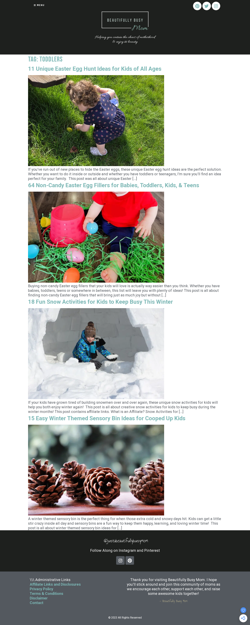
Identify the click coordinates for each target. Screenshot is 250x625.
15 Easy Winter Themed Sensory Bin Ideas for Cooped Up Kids (106, 418)
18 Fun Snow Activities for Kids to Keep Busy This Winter (100, 301)
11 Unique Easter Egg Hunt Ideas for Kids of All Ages (94, 68)
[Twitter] (206, 6)
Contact (37, 603)
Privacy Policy (41, 589)
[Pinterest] (197, 6)
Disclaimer (39, 598)
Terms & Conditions (46, 593)
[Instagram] (216, 6)
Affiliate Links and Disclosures (55, 584)
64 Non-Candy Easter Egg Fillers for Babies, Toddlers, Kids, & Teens (113, 185)
